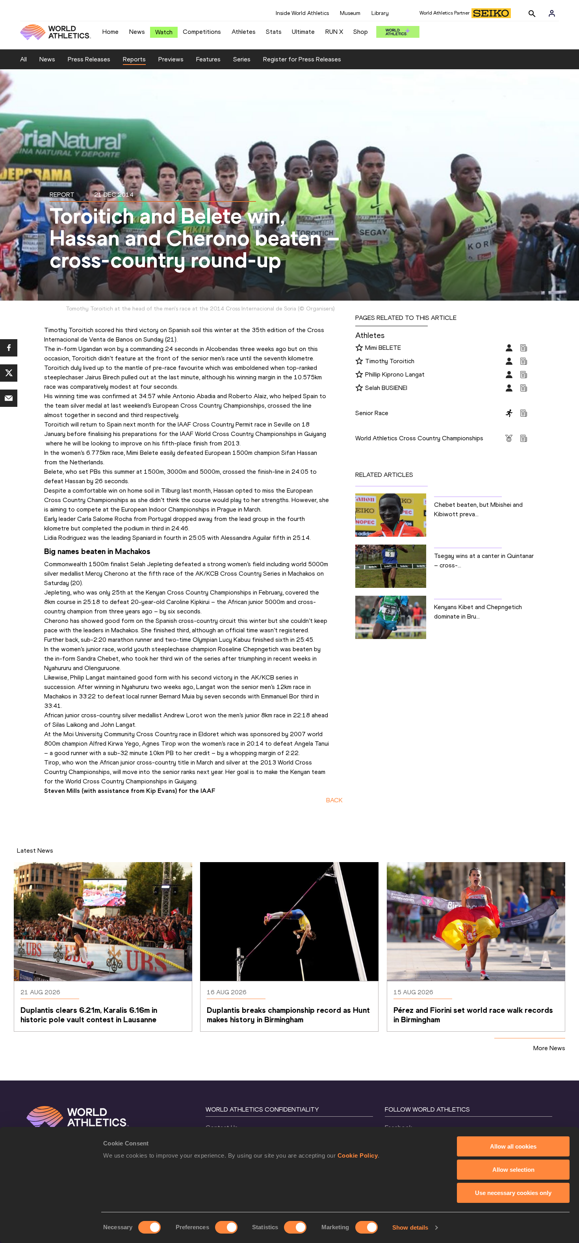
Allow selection (513, 1169)
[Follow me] (359, 348)
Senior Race (371, 413)
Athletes (244, 31)
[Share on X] (8, 373)
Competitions (202, 31)
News (137, 31)
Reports (134, 59)
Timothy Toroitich (389, 361)
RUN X (334, 31)
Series (242, 59)
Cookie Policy (358, 1155)
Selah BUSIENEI (386, 388)
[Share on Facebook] (8, 347)
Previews (171, 59)
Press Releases (89, 59)
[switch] (226, 1227)
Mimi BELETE (383, 347)
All (23, 59)
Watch (164, 32)
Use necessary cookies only (513, 1192)
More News (549, 1048)
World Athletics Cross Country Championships (419, 438)
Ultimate (303, 31)
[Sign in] (552, 13)
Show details (410, 1227)
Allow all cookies (513, 1146)
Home (110, 31)
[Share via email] (8, 398)
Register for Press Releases (302, 59)
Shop (360, 31)
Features (208, 59)
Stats (274, 31)
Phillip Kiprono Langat (395, 374)
